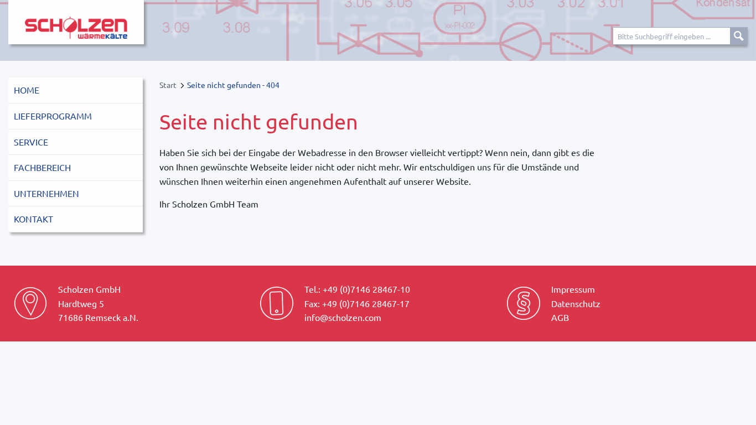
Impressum (573, 288)
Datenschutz (575, 303)
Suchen (739, 36)
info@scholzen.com (342, 317)
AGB (560, 317)
